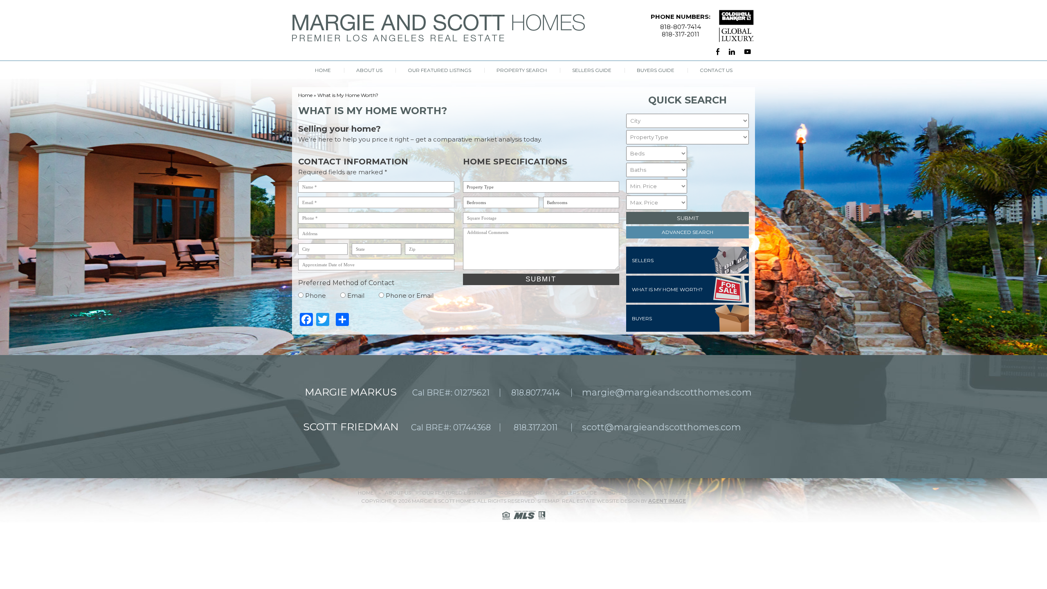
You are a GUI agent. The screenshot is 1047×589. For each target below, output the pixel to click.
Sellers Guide (591, 70)
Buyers (642, 318)
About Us (369, 70)
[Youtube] (747, 51)
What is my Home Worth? (667, 289)
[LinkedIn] (732, 51)
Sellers (643, 260)
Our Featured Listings (439, 70)
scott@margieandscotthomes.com (661, 427)
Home (323, 70)
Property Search (522, 70)
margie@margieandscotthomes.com (667, 392)
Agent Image (667, 501)
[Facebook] (717, 51)
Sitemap (548, 501)
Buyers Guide (655, 70)
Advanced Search (687, 232)
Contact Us (716, 70)
